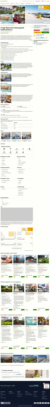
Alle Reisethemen (19, 396)
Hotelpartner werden (28, 393)
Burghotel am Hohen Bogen (29, 327)
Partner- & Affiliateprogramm (29, 394)
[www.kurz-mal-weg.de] (4, 1)
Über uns (35, 394)
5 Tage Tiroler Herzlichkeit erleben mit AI (41, 293)
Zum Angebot (10, 276)
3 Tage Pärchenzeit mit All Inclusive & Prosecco (41, 326)
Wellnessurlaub (2, 3)
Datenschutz (43, 393)
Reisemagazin (19, 393)
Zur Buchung (45, 32)
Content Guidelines (44, 396)
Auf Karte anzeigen (6, 33)
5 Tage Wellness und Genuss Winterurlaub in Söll (5, 264)
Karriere (35, 393)
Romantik (17, 3)
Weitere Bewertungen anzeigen (16, 248)
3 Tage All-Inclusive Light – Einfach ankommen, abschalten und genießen (17, 326)
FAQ (1, 396)
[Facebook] (14, 385)
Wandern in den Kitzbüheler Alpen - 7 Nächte (17, 264)
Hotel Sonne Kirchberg (28, 295)
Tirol (9, 365)
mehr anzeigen (31, 40)
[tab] (24, 363)
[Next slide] (48, 353)
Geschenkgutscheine (11, 393)
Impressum (43, 394)
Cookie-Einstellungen (3, 397)
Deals (33, 3)
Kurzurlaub (7, 3)
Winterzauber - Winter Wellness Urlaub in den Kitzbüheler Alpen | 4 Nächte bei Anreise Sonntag (30, 293)
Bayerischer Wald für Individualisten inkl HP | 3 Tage (5, 326)
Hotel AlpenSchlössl (5, 32)
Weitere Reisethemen (28, 3)
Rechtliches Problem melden (29, 250)
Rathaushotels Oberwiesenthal (41, 327)
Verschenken (38, 32)
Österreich (6, 365)
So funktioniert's (36, 396)
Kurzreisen (2, 365)
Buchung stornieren (3, 394)
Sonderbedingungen (38, 44)
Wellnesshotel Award (19, 394)
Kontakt (2, 393)
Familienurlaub (22, 3)
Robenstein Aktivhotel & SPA (4, 327)
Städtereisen (12, 3)
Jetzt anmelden (18, 374)
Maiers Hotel (14, 328)
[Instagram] (12, 385)
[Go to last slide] (47, 353)
